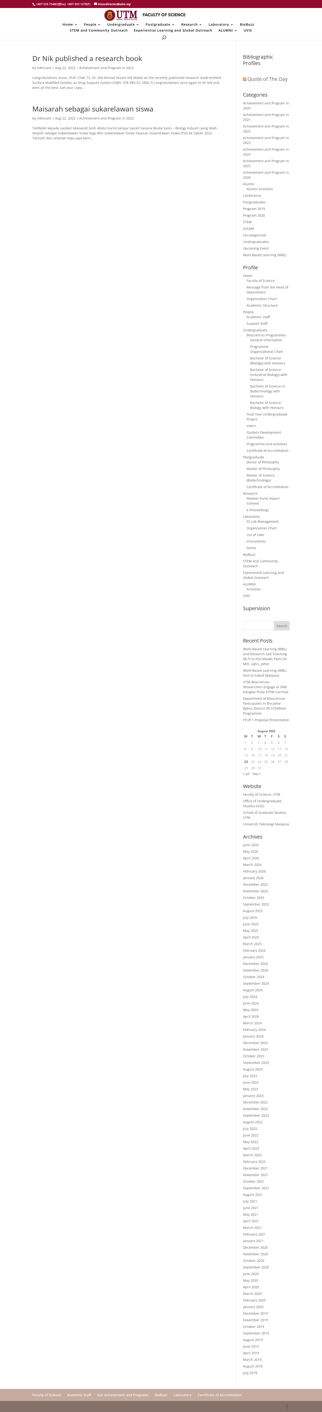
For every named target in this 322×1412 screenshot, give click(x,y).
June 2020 (251, 1274)
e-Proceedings (258, 510)
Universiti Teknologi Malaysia (266, 824)
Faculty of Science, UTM (261, 794)
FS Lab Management (263, 521)
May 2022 (250, 1142)
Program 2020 (254, 215)
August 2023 (253, 1069)
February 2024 (254, 1029)
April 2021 (251, 1221)
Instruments (256, 541)
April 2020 (251, 1287)
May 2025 (250, 930)
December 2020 (255, 1247)
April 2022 (251, 1148)
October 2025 (253, 897)
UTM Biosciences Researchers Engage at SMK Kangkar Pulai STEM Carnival (265, 687)
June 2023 (251, 1082)
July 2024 (250, 996)
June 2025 (251, 924)
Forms (251, 548)
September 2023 (256, 1062)
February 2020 (254, 1300)
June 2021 (251, 1208)
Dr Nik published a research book (87, 58)
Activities (254, 589)
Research (189, 25)
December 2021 (255, 1168)
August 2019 (253, 1340)
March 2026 (252, 864)
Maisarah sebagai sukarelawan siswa (92, 109)
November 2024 (255, 970)
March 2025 (252, 944)
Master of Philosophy (263, 468)
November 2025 (255, 891)
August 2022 (253, 1122)
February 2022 (254, 1161)
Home (67, 25)
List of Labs (255, 534)
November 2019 (255, 1320)
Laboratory (219, 25)
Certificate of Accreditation (268, 450)
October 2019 (253, 1326)
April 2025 (251, 937)
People (90, 25)
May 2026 (250, 851)
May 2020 (250, 1280)
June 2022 (251, 1135)
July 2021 (250, 1201)
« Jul (246, 773)
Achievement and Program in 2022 (106, 68)
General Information (266, 340)
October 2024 (253, 977)
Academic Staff (258, 317)
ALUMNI (226, 31)
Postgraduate (158, 25)
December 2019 (255, 1313)
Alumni (248, 184)
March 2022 (252, 1155)
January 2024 (253, 1036)
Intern (251, 426)
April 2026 (251, 858)
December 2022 (255, 1102)
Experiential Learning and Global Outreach (173, 31)
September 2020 (256, 1267)
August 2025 (253, 911)
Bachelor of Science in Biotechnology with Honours (267, 391)
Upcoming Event (256, 248)
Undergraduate (121, 25)
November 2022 (255, 1109)
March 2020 (252, 1293)
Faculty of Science (261, 280)
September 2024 (256, 983)
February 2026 (254, 871)
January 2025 (253, 957)
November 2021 (255, 1175)
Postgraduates (254, 202)
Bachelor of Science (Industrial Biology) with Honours (268, 374)
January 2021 (253, 1241)
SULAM (248, 228)
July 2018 (250, 1373)
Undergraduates (256, 241)
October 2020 (253, 1260)
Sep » (256, 773)
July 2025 (250, 917)
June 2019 (251, 1346)
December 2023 (255, 1043)
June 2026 (251, 845)
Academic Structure (262, 305)
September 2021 (256, 1188)
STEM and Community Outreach (99, 31)
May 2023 (250, 1089)
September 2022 (256, 1115)
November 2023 (255, 1049)
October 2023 (253, 1056)
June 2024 (251, 1003)
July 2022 (250, 1128)
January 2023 (253, 1095)
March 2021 (252, 1227)
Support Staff (257, 323)
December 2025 (255, 884)
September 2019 (256, 1333)
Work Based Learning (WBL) (264, 255)
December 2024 (255, 963)
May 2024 (250, 1010)
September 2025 (256, 904)
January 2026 (253, 878)
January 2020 (253, 1307)
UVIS (248, 31)
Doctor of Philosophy (263, 462)
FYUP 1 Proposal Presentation (266, 720)
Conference (252, 195)
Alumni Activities (260, 189)
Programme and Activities (267, 444)
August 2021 (253, 1194)
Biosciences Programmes (266, 335)
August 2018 (253, 1366)
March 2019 (252, 1359)
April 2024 (251, 1016)
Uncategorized (254, 235)
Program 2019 (254, 208)
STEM (247, 222)
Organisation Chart (262, 298)
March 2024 (252, 1023)
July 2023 (250, 1076)
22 (246, 761)
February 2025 (254, 950)
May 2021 (250, 1214)
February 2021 (254, 1234)
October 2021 (253, 1181)
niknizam (44, 68)
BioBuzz (247, 25)
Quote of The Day (268, 79)
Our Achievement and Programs (123, 1395)
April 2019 (251, 1353)
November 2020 (255, 1254)
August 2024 (253, 990)
